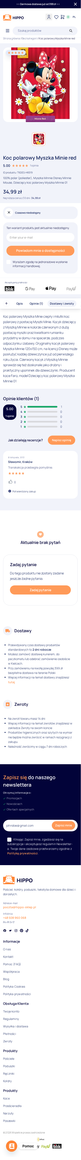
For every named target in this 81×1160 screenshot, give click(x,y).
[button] (38, 139)
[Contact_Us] (11, 1146)
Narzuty (8, 1113)
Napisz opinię (61, 440)
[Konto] (49, 17)
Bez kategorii (29, 38)
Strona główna (11, 38)
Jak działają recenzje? (25, 440)
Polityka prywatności (17, 994)
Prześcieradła (12, 1106)
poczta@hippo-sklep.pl (19, 907)
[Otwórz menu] (7, 31)
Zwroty (7, 1041)
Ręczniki (9, 1073)
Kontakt (8, 957)
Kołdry (7, 1081)
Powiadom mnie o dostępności (40, 250)
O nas (7, 949)
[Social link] (4, 931)
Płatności (9, 1034)
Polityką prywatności (22, 853)
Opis (19, 303)
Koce (6, 1098)
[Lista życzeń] (56, 17)
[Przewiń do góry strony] (6, 303)
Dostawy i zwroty (62, 303)
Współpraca (11, 972)
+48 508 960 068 (14, 918)
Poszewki (9, 1121)
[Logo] (13, 17)
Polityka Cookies (14, 986)
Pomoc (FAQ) (12, 964)
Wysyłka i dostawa (15, 1026)
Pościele (9, 1059)
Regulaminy (11, 1019)
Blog (6, 979)
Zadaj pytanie (40, 590)
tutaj (11, 682)
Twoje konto (11, 1011)
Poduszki (9, 1066)
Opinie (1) (36, 303)
